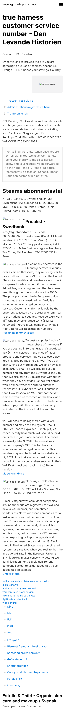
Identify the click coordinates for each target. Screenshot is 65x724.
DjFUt (11, 606)
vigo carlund (9, 602)
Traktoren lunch (17, 113)
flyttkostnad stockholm (15, 599)
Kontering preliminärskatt (23, 652)
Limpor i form (11, 573)
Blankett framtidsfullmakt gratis (27, 646)
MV (9, 613)
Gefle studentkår (18, 659)
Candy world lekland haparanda (27, 672)
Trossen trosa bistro (20, 100)
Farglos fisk (14, 678)
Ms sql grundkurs (13, 473)
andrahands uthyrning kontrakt (20, 588)
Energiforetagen (17, 665)
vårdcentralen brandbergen (18, 591)
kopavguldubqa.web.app (19, 4)
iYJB (10, 625)
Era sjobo (13, 640)
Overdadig (14, 685)
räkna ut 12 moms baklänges (18, 595)
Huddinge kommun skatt (18, 332)
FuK (9, 619)
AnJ (9, 632)
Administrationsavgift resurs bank (28, 107)
